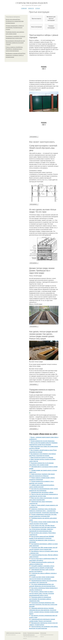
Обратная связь (43, 632)
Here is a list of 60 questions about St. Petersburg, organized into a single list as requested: (43, 443)
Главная (24, 8)
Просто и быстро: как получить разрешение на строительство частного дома (43, 495)
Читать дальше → (34, 136)
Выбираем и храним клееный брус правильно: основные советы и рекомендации (16, 55)
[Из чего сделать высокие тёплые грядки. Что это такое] (43, 249)
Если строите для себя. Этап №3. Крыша (42, 525)
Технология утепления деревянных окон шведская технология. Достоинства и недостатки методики (43, 604)
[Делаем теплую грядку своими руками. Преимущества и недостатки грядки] (43, 315)
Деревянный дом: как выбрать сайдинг (42, 492)
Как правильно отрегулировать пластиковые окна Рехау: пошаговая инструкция (42, 454)
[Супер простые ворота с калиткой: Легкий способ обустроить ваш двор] (43, 192)
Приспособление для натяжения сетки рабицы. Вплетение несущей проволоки (43, 627)
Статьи (37, 8)
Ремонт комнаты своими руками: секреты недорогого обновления (42, 478)
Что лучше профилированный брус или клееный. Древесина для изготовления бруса (42, 585)
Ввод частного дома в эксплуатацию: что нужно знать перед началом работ (43, 499)
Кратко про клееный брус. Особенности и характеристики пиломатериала (15, 21)
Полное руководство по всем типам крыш (42, 441)
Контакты (25, 632)
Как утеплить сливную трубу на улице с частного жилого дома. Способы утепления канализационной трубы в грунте (41, 593)
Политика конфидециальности (29, 634)
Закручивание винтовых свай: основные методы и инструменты (41, 570)
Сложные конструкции (51, 26)
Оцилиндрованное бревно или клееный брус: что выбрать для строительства (43, 581)
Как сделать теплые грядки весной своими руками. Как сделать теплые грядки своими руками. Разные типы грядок (43, 335)
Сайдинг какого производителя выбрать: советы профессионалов (41, 486)
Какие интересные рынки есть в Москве (42, 457)
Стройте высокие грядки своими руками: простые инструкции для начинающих (41, 578)
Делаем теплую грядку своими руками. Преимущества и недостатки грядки (41, 270)
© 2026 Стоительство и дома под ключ (13, 632)
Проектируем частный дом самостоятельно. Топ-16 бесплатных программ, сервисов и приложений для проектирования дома (42, 529)
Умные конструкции (36, 26)
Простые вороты (36, 18)
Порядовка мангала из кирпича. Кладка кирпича (42, 391)
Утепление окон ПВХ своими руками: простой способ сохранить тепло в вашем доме (43, 548)
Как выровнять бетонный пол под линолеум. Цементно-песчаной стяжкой (15, 42)
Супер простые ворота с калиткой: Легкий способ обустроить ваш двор (43, 148)
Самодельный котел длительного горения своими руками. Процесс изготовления (42, 620)
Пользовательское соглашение (33, 632)
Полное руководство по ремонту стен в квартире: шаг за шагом (41, 482)
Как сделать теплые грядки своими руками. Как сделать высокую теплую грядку (43, 522)
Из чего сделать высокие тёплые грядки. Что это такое (42, 210)
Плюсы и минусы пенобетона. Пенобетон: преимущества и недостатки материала (14, 48)
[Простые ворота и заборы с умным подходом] (43, 101)
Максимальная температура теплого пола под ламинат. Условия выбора (43, 624)
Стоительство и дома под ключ (31, 3)
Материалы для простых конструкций (51, 18)
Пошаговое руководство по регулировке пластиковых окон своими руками (41, 464)
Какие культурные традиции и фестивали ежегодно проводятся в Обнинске (42, 475)
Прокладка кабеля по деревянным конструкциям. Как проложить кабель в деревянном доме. (40, 599)
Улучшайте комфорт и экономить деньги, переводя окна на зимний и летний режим (41, 567)
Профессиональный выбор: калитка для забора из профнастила (41, 563)
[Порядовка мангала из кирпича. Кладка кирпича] (43, 412)
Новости (31, 8)
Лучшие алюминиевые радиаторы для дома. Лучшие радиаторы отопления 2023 (43, 515)
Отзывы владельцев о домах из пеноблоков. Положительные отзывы (15, 27)
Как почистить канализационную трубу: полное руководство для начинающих (43, 489)
